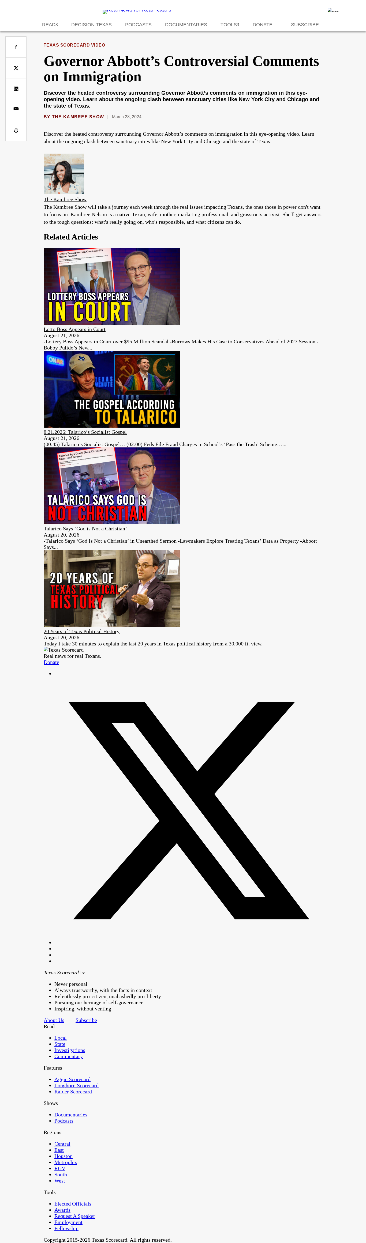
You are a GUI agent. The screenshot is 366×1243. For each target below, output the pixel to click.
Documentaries (186, 24)
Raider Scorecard (73, 1091)
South (60, 1174)
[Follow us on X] (188, 942)
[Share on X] (16, 68)
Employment (68, 1222)
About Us (54, 1020)
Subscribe (305, 24)
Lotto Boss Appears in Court (75, 329)
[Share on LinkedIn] (16, 88)
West (59, 1181)
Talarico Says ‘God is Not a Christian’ (85, 528)
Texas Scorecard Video (74, 45)
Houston (63, 1156)
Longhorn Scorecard (76, 1085)
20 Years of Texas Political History (81, 631)
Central (62, 1144)
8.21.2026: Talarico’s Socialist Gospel (85, 432)
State (59, 1044)
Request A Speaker (74, 1216)
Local (60, 1038)
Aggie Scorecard (72, 1079)
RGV (59, 1168)
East (59, 1150)
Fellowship (66, 1228)
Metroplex (65, 1162)
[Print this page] (16, 130)
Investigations (69, 1050)
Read (48, 24)
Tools (229, 24)
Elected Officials (72, 1204)
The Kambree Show (78, 117)
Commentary (68, 1056)
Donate (262, 24)
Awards (62, 1210)
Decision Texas (91, 24)
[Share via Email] (16, 109)
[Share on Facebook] (16, 47)
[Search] (333, 10)
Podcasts (138, 24)
